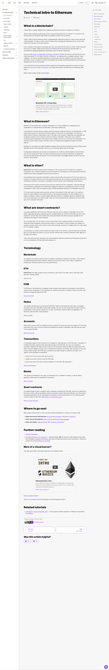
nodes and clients (42, 422)
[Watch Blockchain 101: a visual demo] (55, 89)
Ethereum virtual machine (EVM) (7, 36)
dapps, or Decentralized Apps (53, 397)
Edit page (36, 17)
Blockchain (97, 26)
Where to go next (98, 47)
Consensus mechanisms (9, 49)
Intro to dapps (7, 21)
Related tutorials (98, 54)
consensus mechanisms (57, 422)
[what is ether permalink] (23, 165)
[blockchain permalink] (23, 254)
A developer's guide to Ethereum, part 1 (37, 511)
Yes (28, 541)
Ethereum (26, 54)
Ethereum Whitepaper (32, 434)
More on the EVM (29, 296)
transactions (58, 416)
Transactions (7, 30)
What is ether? (97, 18)
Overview (5, 9)
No (36, 541)
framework (72, 416)
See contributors (39, 522)
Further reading (97, 49)
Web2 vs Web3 (7, 24)
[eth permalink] (23, 268)
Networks (6, 46)
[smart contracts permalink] (23, 387)
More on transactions (30, 365)
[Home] (3, 2)
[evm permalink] (23, 284)
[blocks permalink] (23, 371)
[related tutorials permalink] (23, 507)
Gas (4, 40)
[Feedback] (106, 667)
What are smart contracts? (100, 21)
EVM (95, 31)
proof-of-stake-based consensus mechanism (46, 54)
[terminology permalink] (23, 248)
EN (102, 2)
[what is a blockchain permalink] (23, 25)
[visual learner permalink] (23, 446)
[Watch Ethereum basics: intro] (55, 467)
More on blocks (28, 381)
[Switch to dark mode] (92, 2)
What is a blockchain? (99, 13)
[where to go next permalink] (23, 408)
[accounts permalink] (23, 321)
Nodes (96, 34)
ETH (95, 29)
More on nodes (28, 315)
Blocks (5, 32)
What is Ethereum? (98, 16)
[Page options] (31, 17)
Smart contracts (98, 44)
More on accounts (29, 333)
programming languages (62, 419)
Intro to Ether (7, 18)
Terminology (97, 24)
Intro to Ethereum (8, 15)
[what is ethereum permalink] (23, 121)
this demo (46, 67)
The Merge (37, 439)
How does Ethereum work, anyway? (36, 437)
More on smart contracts (31, 400)
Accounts (6, 27)
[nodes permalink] (23, 301)
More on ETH (28, 278)
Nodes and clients (8, 43)
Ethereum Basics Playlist (31, 495)
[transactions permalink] (23, 338)
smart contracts (48, 419)
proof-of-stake (45, 441)
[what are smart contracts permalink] (23, 207)
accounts (49, 416)
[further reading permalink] (23, 430)
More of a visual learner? (100, 52)
